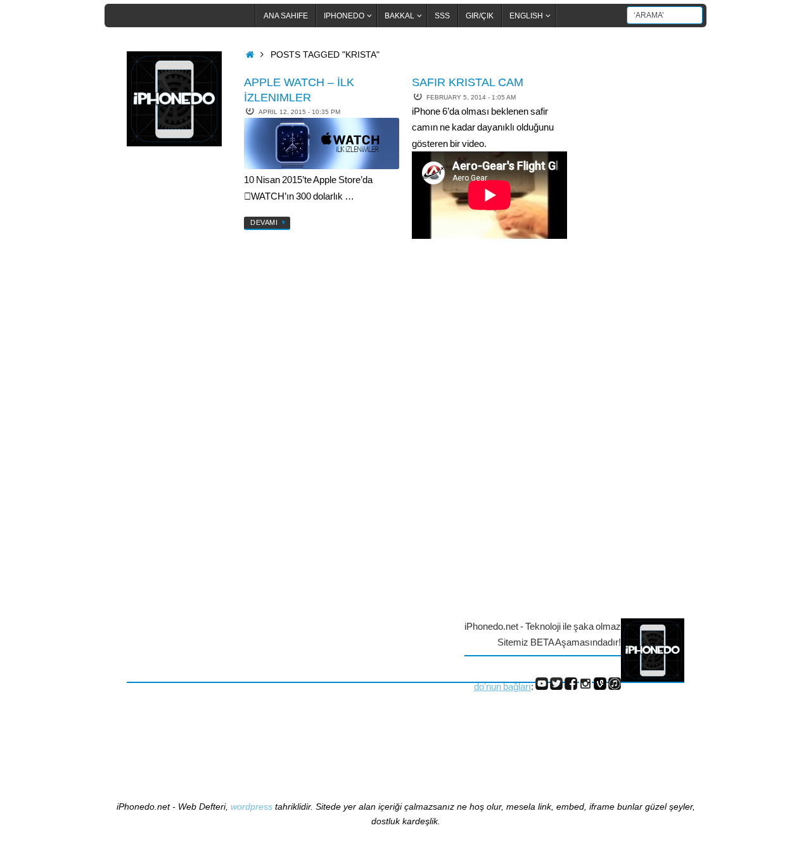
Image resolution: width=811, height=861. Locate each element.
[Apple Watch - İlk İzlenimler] (321, 143)
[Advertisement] (177, 363)
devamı (264, 222)
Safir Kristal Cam (467, 82)
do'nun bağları (502, 686)
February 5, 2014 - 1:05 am (471, 97)
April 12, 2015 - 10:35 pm (299, 111)
